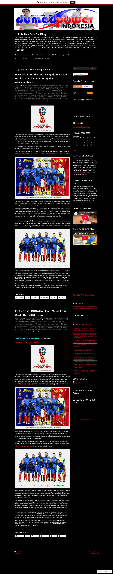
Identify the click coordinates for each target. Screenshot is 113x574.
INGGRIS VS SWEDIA (38, 93)
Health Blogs (75, 383)
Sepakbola (54, 98)
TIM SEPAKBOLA (33, 100)
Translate (84, 75)
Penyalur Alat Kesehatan (83, 295)
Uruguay (46, 100)
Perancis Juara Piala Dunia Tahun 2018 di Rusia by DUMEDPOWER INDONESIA (42, 197)
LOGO (57, 95)
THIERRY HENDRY (24, 100)
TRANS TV (40, 100)
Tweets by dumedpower (78, 126)
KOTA (38, 95)
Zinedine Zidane (52, 100)
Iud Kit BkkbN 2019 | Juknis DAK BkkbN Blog (84, 361)
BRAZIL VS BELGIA (20, 90)
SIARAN (65, 98)
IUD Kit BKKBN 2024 (78, 164)
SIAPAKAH (60, 98)
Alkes (38, 89)
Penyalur (45, 96)
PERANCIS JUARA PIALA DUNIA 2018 (57, 96)
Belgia (61, 89)
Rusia (50, 98)
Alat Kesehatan (26, 55)
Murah (16, 96)
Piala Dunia (41, 98)
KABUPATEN (27, 95)
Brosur (26, 90)
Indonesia (26, 93)
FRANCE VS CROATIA (27, 343)
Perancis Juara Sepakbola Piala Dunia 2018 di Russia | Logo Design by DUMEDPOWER (42, 486)
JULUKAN (20, 95)
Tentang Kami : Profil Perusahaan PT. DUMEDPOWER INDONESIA (32, 59)
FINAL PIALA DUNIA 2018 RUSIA (60, 85)
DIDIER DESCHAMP (50, 90)
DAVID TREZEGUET (39, 90)
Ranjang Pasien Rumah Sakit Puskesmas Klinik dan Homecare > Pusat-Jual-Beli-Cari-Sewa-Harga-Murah (85, 372)
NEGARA (31, 96)
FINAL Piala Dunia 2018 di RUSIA (27, 384)
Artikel (68, 55)
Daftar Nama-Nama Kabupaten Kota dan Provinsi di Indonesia (37, 85)
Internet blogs (17, 553)
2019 (28, 89)
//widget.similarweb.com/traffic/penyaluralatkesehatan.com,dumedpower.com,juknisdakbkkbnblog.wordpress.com (85, 308)
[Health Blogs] (77, 382)
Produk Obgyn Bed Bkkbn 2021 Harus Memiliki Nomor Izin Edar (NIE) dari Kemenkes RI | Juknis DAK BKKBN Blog (85, 336)
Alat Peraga (61, 55)
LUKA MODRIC (63, 95)
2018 (25, 89)
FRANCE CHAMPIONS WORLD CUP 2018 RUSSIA (27, 87)
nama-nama (25, 96)
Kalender (87, 86)
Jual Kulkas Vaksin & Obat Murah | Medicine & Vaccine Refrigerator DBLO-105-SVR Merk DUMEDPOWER (85, 330)
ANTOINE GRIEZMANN (46, 89)
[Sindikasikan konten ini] (73, 325)
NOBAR (36, 96)
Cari (30, 90)
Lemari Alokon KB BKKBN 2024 (80, 172)
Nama (20, 96)
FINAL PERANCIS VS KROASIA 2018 (52, 92)
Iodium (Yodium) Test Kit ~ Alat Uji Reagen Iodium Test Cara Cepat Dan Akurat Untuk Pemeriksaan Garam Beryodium (85, 366)
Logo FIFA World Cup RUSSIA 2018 (42, 130)
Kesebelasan (34, 95)
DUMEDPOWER (19, 92)
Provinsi (46, 98)
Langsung (53, 95)
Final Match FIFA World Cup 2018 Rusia (33, 92)
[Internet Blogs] (18, 551)
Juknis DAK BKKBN (83, 325)
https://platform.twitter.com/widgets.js (81, 127)
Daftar (32, 90)
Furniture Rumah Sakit (37, 55)
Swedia (17, 100)
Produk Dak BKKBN (51, 55)
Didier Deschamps (59, 90)
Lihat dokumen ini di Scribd (85, 419)
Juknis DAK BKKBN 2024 (79, 159)
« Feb (74, 150)
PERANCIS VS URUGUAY (21, 98)
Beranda (17, 55)
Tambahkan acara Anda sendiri (79, 92)
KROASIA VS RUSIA (45, 95)
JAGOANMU (47, 93)
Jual (52, 93)
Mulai (72, 2)
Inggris (30, 93)
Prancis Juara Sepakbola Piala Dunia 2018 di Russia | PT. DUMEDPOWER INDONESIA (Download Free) (42, 266)
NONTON (40, 96)
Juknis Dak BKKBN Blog (30, 34)
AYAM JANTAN (55, 89)
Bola (65, 89)
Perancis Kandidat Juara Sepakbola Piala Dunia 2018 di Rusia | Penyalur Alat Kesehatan (41, 78)
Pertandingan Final (33, 98)
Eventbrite (90, 93)
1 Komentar (60, 100)
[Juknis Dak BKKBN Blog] (56, 31)
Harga (21, 93)
